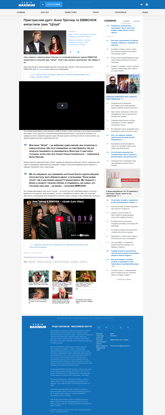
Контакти (113, 336)
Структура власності (99, 337)
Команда (99, 334)
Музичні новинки (44, 262)
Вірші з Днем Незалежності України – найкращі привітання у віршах (82, 35)
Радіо (145, 12)
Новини (21, 12)
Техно (96, 12)
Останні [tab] (126, 21)
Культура (74, 262)
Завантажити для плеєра (119, 340)
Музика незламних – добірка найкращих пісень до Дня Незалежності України (79, 42)
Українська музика (61, 262)
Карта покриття (101, 346)
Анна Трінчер (37, 253)
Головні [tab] (136, 21)
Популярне (120, 12)
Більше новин (124, 279)
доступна (40, 69)
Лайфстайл (71, 12)
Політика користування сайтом (101, 342)
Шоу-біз (45, 12)
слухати (53, 4)
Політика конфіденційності (120, 346)
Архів (112, 334)
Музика (32, 262)
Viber (52, 257)
